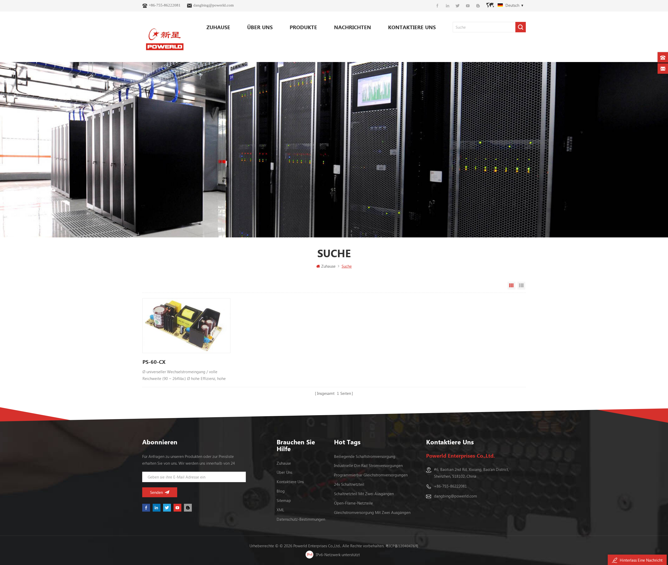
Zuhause (218, 26)
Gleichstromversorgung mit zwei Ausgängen (372, 512)
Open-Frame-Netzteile (353, 503)
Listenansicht (521, 286)
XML (280, 509)
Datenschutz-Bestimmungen (301, 519)
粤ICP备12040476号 (402, 545)
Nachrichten (352, 26)
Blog (281, 491)
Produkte (303, 26)
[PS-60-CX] (186, 325)
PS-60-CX (153, 361)
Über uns (260, 26)
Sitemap (284, 500)
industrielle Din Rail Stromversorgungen (368, 465)
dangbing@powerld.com (213, 5)
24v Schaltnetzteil (349, 484)
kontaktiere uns (412, 26)
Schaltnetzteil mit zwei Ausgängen (364, 493)
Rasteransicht (511, 286)
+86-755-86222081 (165, 5)
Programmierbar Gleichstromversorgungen (371, 474)
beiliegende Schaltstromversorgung (364, 456)
